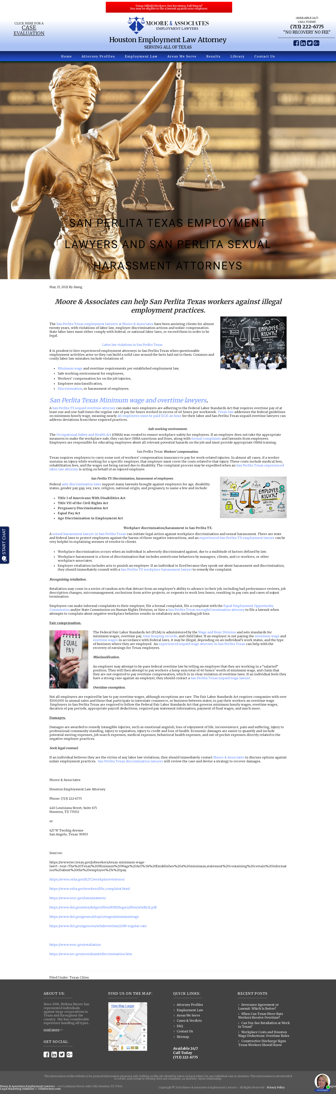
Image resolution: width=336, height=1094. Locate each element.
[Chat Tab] (168, 547)
